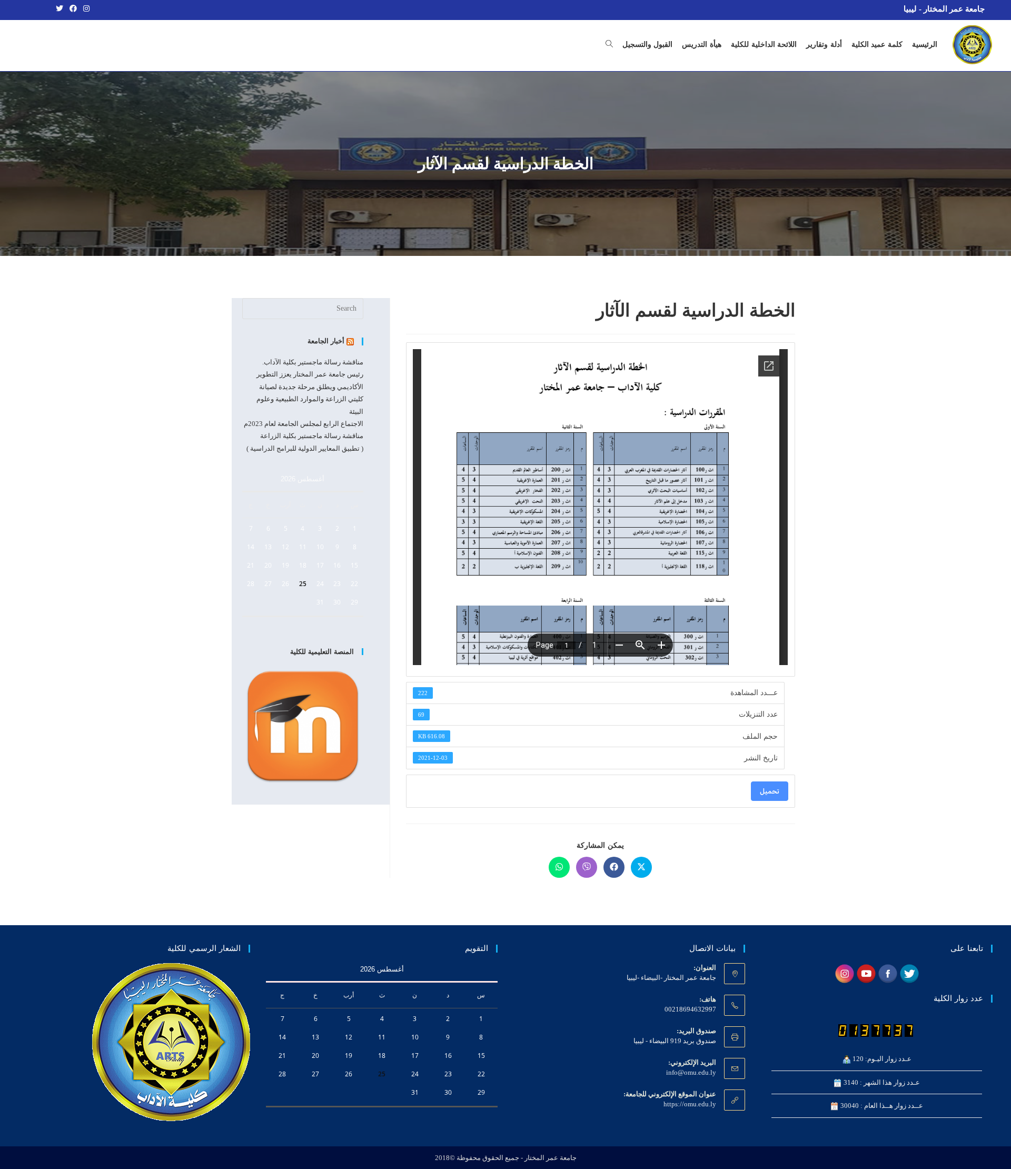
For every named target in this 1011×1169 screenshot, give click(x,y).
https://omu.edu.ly (689, 1104)
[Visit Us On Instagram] (844, 973)
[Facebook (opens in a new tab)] (73, 9)
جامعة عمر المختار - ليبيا (944, 9)
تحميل (769, 791)
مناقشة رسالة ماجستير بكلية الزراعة (311, 436)
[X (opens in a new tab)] (59, 9)
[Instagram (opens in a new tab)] (85, 9)
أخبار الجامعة (326, 341)
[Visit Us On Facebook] (887, 973)
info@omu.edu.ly (691, 1072)
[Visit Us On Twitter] (909, 973)
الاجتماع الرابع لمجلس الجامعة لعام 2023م (303, 424)
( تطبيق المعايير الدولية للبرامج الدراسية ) (304, 448)
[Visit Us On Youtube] (866, 973)
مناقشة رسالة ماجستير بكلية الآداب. (312, 362)
